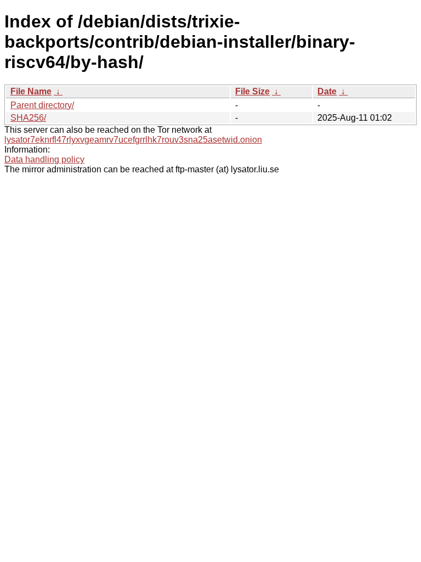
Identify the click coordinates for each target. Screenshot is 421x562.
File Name (31, 91)
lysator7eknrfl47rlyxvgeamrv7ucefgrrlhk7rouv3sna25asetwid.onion (133, 139)
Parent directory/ (42, 105)
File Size (252, 91)
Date (327, 91)
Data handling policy (44, 159)
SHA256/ (28, 117)
